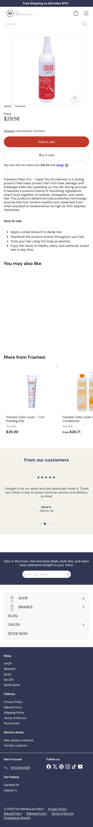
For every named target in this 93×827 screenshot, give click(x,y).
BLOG (8, 674)
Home (7, 106)
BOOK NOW (12, 685)
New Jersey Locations (18, 740)
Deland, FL (10, 790)
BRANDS (9, 669)
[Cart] (76, 13)
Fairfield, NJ (11, 785)
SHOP (8, 663)
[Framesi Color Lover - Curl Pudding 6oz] (32, 401)
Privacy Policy (13, 702)
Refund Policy (13, 707)
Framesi (20, 106)
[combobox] (46, 24)
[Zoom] (75, 98)
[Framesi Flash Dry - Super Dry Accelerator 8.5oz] (32, 307)
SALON (8, 680)
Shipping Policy (14, 712)
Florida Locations (15, 745)
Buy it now (46, 155)
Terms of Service (15, 718)
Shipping (9, 131)
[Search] (84, 24)
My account (11, 723)
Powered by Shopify (17, 818)
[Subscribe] (67, 574)
